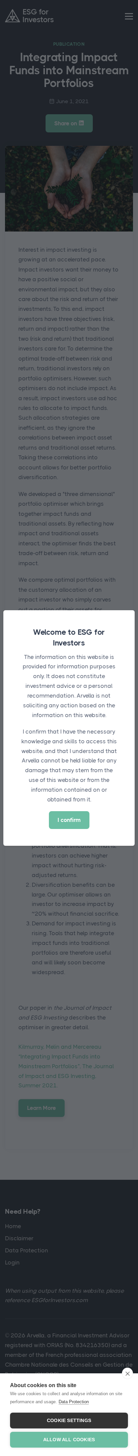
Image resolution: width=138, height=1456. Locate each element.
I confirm (69, 820)
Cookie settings (69, 1420)
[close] (127, 1373)
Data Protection (74, 1401)
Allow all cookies (69, 1439)
